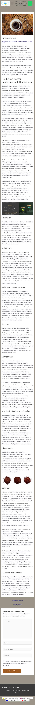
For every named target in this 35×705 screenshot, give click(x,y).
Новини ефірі (25, 690)
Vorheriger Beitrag (17, 600)
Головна (8, 690)
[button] (12, 3)
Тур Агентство (16, 690)
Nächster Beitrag (17, 604)
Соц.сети (17, 692)
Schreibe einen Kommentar (9, 41)
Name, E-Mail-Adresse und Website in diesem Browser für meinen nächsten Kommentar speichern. (17, 663)
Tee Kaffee (21, 41)
